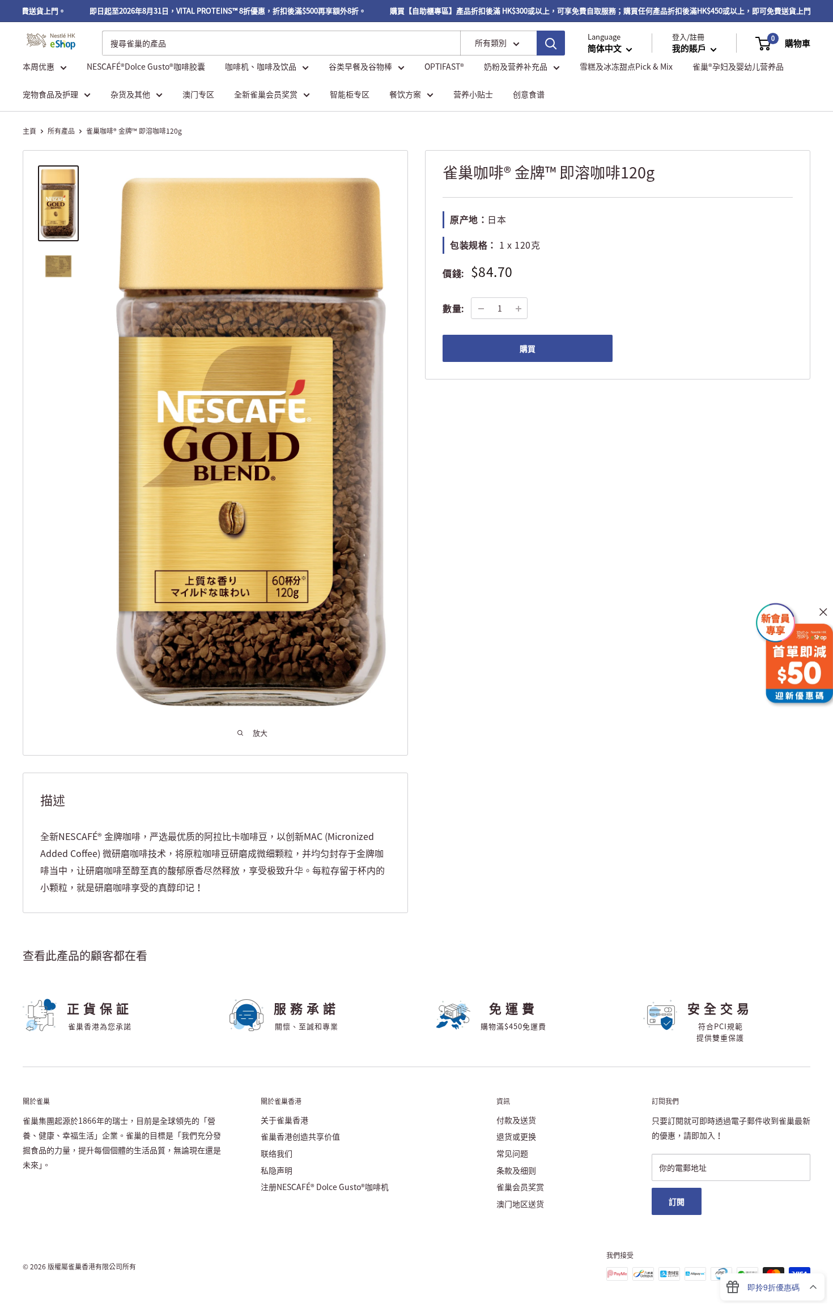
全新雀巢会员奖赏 (266, 94)
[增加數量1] (518, 309)
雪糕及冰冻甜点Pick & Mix (626, 67)
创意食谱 (529, 94)
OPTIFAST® (444, 67)
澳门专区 (198, 94)
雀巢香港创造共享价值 (300, 1136)
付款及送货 (516, 1119)
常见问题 (512, 1153)
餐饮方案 (405, 94)
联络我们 (276, 1153)
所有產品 (61, 131)
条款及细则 (516, 1170)
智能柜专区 (349, 94)
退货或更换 (516, 1136)
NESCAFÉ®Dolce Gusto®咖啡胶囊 (146, 67)
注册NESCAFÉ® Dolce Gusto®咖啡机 (325, 1186)
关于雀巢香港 (284, 1119)
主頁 (29, 131)
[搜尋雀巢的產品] (551, 43)
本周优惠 (38, 67)
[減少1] (481, 309)
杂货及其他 (130, 94)
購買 (528, 349)
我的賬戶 (690, 48)
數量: (453, 308)
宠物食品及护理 (50, 94)
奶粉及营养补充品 (515, 67)
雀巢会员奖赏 (520, 1186)
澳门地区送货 (520, 1203)
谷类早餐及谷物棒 (360, 67)
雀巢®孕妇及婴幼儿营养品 (738, 67)
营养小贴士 (473, 94)
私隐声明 (276, 1170)
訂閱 (677, 1201)
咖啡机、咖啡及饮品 (260, 67)
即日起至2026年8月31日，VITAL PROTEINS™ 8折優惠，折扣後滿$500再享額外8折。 (211, 10)
